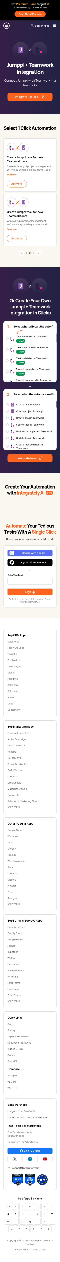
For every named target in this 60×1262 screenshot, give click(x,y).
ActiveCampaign (17, 739)
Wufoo (11, 958)
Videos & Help (15, 1048)
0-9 (8, 1206)
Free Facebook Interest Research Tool (21, 1134)
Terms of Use (34, 601)
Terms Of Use (38, 1249)
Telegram (13, 898)
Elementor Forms (17, 927)
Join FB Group (32, 1150)
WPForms (13, 976)
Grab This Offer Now (30, 14)
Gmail (11, 842)
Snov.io (11, 697)
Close (11, 672)
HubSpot (12, 751)
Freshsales (14, 660)
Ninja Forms (14, 982)
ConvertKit (13, 795)
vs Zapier (13, 1075)
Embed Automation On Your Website (28, 1117)
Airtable (12, 885)
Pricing (11, 1030)
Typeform (13, 951)
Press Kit (12, 1061)
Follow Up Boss (16, 647)
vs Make (12, 1081)
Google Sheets (16, 830)
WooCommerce (16, 861)
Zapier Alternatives (18, 1036)
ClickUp (12, 854)
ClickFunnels (14, 782)
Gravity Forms (15, 933)
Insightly (12, 654)
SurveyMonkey (16, 970)
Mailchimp (13, 776)
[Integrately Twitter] (15, 1159)
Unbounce (13, 964)
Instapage (13, 989)
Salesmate (13, 691)
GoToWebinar (15, 770)
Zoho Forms (14, 995)
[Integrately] (6, 25)
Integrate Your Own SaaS (21, 1111)
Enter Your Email (15, 575)
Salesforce (14, 641)
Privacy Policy (21, 1249)
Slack (10, 867)
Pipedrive (13, 678)
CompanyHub (15, 666)
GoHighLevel (15, 757)
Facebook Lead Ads (18, 733)
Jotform (12, 945)
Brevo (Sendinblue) (18, 764)
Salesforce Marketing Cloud (23, 801)
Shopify (12, 848)
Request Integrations (19, 1042)
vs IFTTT (13, 1087)
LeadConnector (16, 745)
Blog (10, 1024)
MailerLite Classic (17, 788)
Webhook (13, 836)
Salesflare (13, 685)
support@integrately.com (25, 1168)
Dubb (11, 703)
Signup (11, 1055)
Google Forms (15, 939)
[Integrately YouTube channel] (45, 1159)
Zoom (11, 892)
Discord (12, 879)
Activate (16, 184)
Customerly (14, 709)
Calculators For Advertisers (23, 1142)
